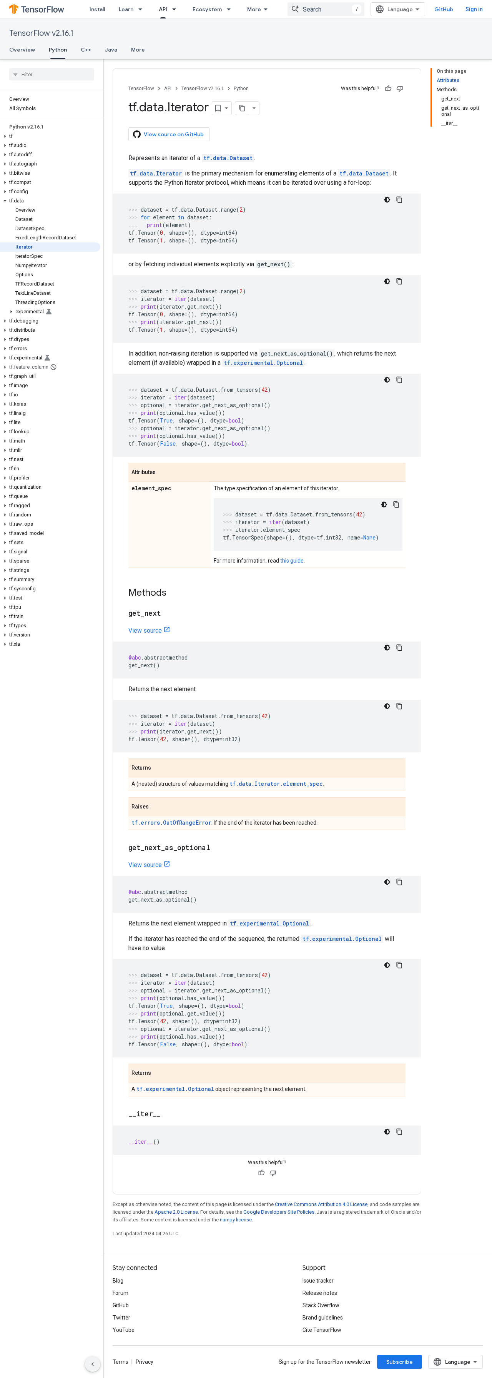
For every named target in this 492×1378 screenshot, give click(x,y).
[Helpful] (388, 88)
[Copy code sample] (399, 200)
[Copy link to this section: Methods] (174, 593)
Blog (118, 1281)
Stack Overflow (321, 1305)
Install (97, 9)
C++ (86, 49)
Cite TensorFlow (322, 1330)
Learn (126, 9)
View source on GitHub (174, 134)
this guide (292, 561)
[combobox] (326, 9)
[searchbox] (51, 74)
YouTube (124, 1330)
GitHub (443, 9)
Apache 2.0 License (176, 1212)
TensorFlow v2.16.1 (41, 33)
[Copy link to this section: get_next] (168, 613)
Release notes (320, 1293)
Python (58, 49)
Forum (120, 1293)
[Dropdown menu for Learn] (142, 9)
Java (111, 49)
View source (145, 630)
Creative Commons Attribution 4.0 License (321, 1204)
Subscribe (399, 1361)
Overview (22, 49)
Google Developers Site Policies (278, 1212)
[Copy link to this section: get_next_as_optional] (218, 848)
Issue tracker (318, 1281)
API (163, 9)
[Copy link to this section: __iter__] (168, 1114)
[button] (50, 136)
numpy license (236, 1220)
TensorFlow (141, 88)
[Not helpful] (400, 88)
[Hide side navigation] (92, 1364)
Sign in (474, 9)
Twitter (121, 1318)
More (254, 9)
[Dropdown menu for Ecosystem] (231, 9)
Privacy (144, 1362)
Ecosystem (207, 9)
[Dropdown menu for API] (176, 9)
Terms (120, 1362)
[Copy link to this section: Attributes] (163, 473)
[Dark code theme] (387, 200)
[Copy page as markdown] (242, 108)
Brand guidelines (323, 1318)
